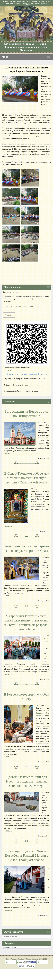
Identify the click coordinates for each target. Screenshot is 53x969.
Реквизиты (9, 315)
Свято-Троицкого (35, 902)
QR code (8, 306)
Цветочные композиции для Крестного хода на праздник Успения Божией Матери (26, 781)
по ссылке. (8, 370)
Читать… (8, 453)
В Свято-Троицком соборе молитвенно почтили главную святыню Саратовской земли (26, 478)
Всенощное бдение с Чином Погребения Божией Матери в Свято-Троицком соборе (26, 855)
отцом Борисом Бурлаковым (42, 713)
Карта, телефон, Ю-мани (26, 306)
